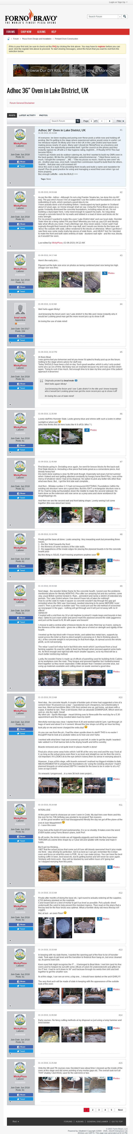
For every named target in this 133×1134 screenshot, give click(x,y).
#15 (120, 1063)
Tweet (22, 165)
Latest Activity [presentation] (27, 115)
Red (15, 1121)
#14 (120, 1015)
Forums (10, 32)
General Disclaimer (97, 1122)
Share (22, 162)
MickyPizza (20, 143)
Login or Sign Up (117, 2)
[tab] (12, 115)
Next (120, 1110)
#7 (121, 462)
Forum (16, 39)
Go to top (117, 1122)
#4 (121, 304)
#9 (121, 586)
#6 (121, 414)
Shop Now (26, 32)
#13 (120, 950)
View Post (76, 380)
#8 (121, 534)
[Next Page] (110, 121)
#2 (121, 192)
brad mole (20, 317)
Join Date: (15, 154)
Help (53, 32)
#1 (121, 130)
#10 (120, 697)
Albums (41, 32)
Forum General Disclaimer (22, 103)
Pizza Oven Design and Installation (36, 39)
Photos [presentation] (43, 115)
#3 (121, 255)
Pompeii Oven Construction (66, 39)
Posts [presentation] (12, 115)
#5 (121, 352)
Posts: (18, 157)
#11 (120, 805)
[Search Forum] (125, 17)
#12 (120, 893)
